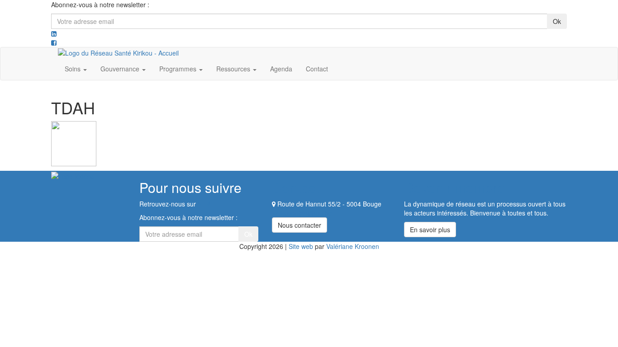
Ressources (234, 68)
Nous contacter (299, 225)
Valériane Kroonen (352, 246)
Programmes (178, 68)
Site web (301, 246)
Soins (73, 68)
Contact (317, 68)
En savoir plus (430, 229)
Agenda (281, 68)
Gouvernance (120, 68)
